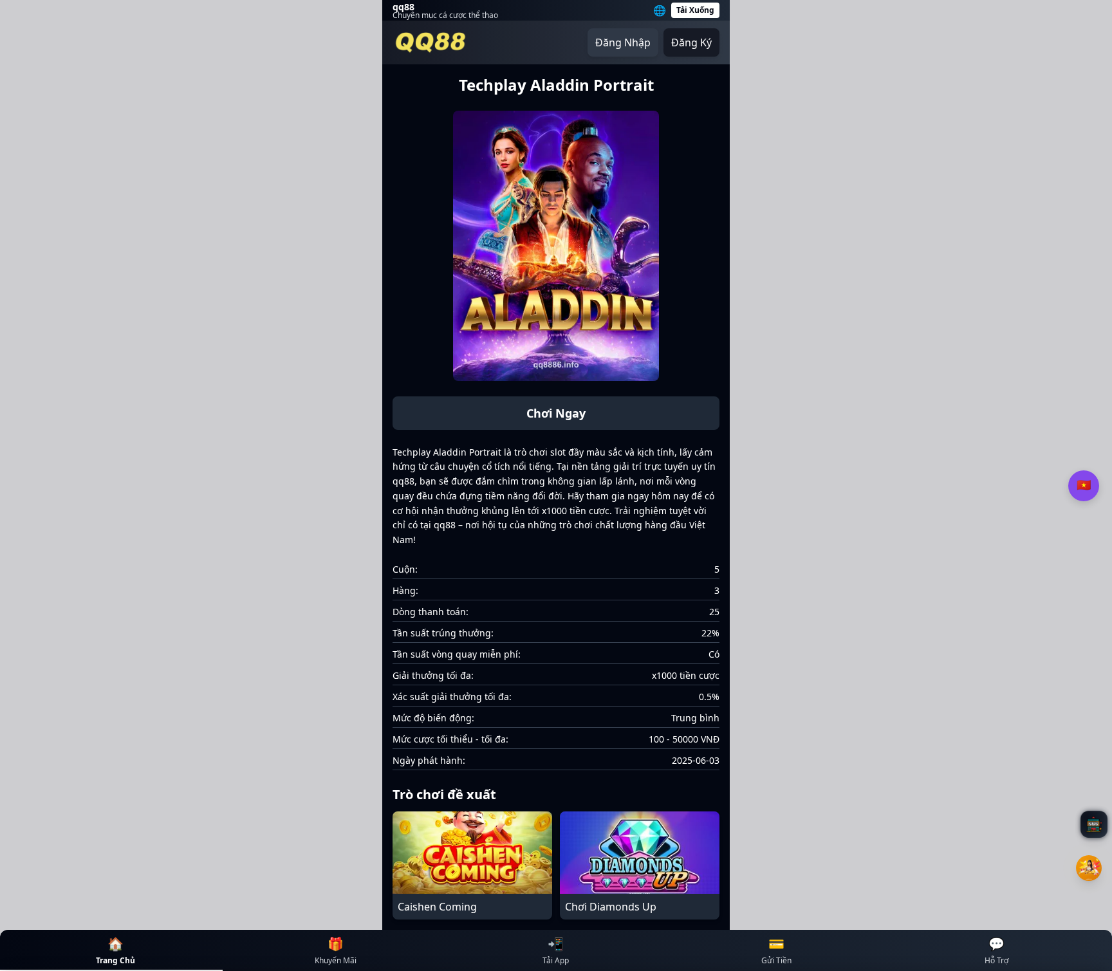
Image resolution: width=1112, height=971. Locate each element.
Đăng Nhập (623, 42)
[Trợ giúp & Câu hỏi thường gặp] (1094, 824)
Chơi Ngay (556, 413)
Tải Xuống (695, 10)
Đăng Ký (691, 42)
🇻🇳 (1084, 485)
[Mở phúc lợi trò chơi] (1089, 868)
